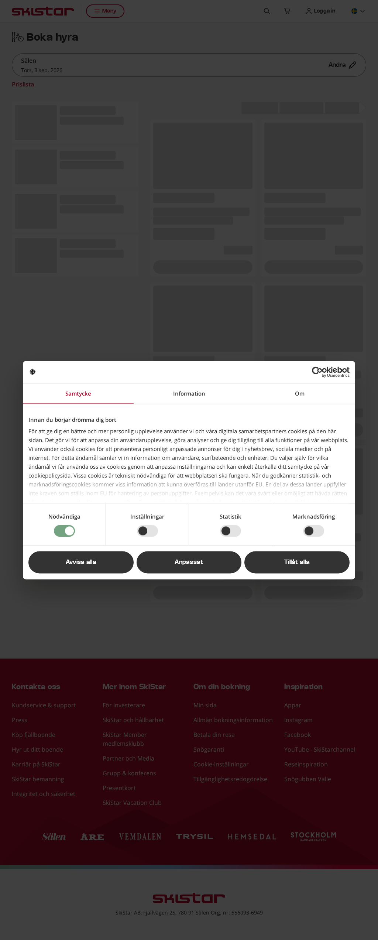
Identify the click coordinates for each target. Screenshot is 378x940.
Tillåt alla (297, 562)
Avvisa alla (81, 562)
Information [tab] (189, 393)
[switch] (147, 531)
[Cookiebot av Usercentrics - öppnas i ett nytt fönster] (317, 371)
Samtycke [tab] (78, 393)
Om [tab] (300, 393)
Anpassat (189, 562)
